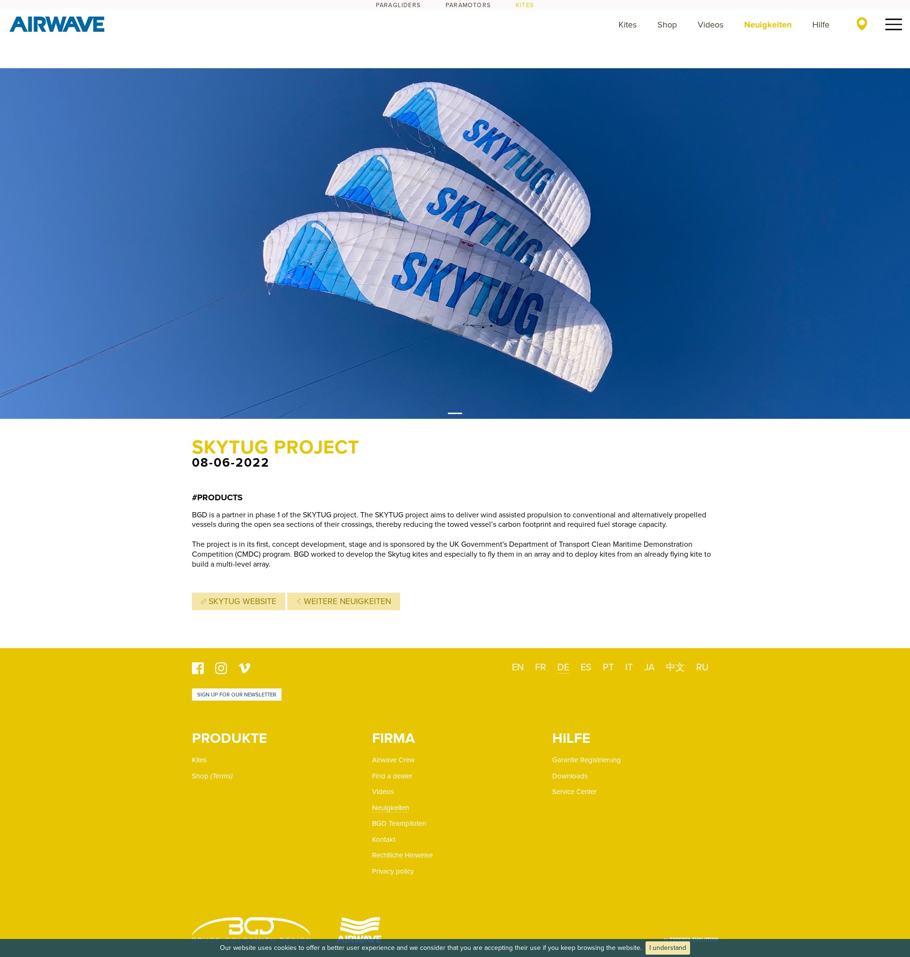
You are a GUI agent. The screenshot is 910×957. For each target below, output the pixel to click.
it (629, 667)
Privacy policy (393, 871)
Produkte (229, 738)
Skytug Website (241, 601)
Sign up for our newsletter (236, 695)
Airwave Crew (393, 760)
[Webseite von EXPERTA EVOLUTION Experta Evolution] (691, 936)
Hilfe (820, 24)
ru (702, 667)
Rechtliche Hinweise (402, 855)
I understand (667, 948)
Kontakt (383, 839)
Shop (667, 24)
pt (608, 667)
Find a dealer (392, 776)
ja (649, 667)
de (563, 667)
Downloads (570, 776)
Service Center (574, 791)
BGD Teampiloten (399, 823)
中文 (675, 667)
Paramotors (468, 5)
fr (540, 667)
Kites (525, 5)
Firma (393, 738)
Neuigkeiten (768, 24)
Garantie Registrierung (586, 760)
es (586, 667)
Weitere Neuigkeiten (346, 601)
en (518, 667)
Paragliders (398, 5)
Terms (221, 776)
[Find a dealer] (861, 23)
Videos (710, 24)
